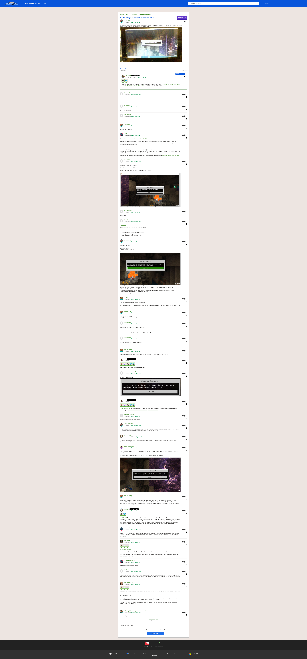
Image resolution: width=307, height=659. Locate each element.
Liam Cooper (127, 322)
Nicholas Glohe (128, 93)
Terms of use (163, 653)
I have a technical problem (145, 14)
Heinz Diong (127, 311)
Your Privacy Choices (133, 653)
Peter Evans (127, 20)
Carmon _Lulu (127, 435)
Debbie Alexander (129, 582)
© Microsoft (153, 655)
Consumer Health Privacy (144, 653)
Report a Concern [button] (136, 22)
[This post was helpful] (185, 21)
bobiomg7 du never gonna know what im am (136, 611)
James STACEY (127, 240)
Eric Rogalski (127, 570)
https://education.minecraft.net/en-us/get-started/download (143, 410)
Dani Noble (127, 540)
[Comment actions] (184, 76)
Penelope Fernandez (129, 528)
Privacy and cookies (155, 653)
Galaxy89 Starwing (129, 446)
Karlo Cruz (127, 105)
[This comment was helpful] (183, 94)
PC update (136, 153)
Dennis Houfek (128, 349)
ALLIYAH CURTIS (128, 424)
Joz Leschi (126, 297)
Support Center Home (125, 14)
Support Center (29, 3)
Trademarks (170, 653)
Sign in (267, 3)
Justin (125, 359)
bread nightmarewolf (130, 372)
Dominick (128, 75)
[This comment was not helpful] (185, 94)
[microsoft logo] (193, 653)
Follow (180, 17)
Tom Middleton (128, 114)
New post (155, 633)
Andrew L (126, 133)
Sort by (184, 70)
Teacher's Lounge (40, 3)
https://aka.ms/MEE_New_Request (170, 155)
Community (135, 14)
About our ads (177, 653)
